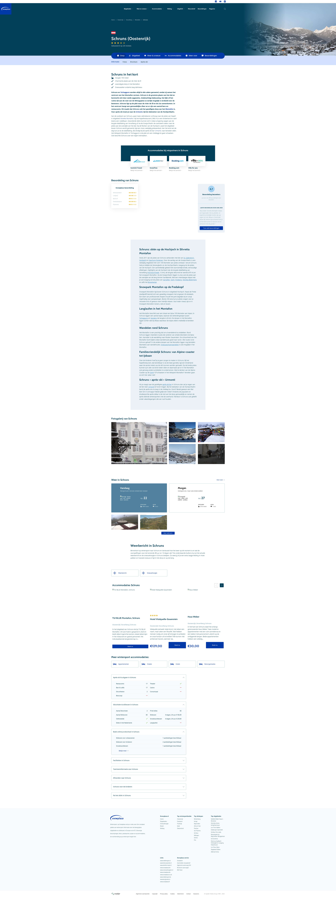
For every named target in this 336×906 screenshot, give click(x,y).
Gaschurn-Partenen (156, 260)
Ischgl (195, 821)
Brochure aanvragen (183, 867)
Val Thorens (197, 830)
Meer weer (220, 480)
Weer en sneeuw (142, 9)
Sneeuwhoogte (164, 823)
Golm (173, 280)
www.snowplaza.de (165, 872)
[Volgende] (222, 585)
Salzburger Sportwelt (217, 830)
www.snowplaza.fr (165, 881)
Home (113, 20)
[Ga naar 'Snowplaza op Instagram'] (225, 1)
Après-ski (144, 62)
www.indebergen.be (165, 877)
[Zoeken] (224, 9)
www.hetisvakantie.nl (166, 863)
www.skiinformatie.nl (165, 865)
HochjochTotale (153, 272)
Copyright (155, 894)
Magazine (212, 9)
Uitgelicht (180, 9)
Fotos (125, 62)
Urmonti (139, 112)
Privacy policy (164, 894)
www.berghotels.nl (165, 879)
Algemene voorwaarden (142, 894)
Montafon (137, 20)
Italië (178, 826)
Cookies (172, 894)
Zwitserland (180, 828)
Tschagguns (125, 92)
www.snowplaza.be (165, 867)
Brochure (133, 62)
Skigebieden (127, 9)
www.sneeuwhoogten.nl (166, 870)
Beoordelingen (202, 9)
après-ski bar (167, 384)
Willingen (196, 835)
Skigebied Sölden (215, 849)
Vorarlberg (129, 20)
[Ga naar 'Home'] (5, 9)
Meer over (193, 55)
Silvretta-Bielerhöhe (190, 280)
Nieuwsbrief (191, 9)
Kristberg (178, 280)
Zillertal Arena (215, 852)
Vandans (154, 318)
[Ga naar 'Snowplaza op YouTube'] (220, 1)
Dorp (122, 55)
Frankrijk (179, 823)
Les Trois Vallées (215, 827)
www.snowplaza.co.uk (166, 874)
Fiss (195, 840)
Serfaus (196, 833)
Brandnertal (152, 282)
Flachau (196, 828)
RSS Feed (179, 870)
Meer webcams (168, 533)
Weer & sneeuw (153, 55)
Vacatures (196, 894)
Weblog (169, 9)
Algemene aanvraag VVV (184, 865)
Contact (188, 894)
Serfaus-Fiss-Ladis (216, 832)
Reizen (162, 826)
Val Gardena (214, 839)
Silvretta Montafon (127, 118)
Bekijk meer (123, 751)
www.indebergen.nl (165, 860)
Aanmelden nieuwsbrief (183, 863)
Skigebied (136, 55)
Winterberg (197, 819)
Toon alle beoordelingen (211, 228)
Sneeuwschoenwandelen (170, 345)
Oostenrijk (120, 20)
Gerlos (196, 837)
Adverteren (180, 894)
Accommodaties (157, 9)
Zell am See (197, 826)
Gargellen (166, 280)
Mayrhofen (197, 823)
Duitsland (179, 821)
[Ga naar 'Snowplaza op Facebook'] (216, 1)
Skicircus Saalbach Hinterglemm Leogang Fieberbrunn (217, 843)
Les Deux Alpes (215, 847)
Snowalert (180, 860)
